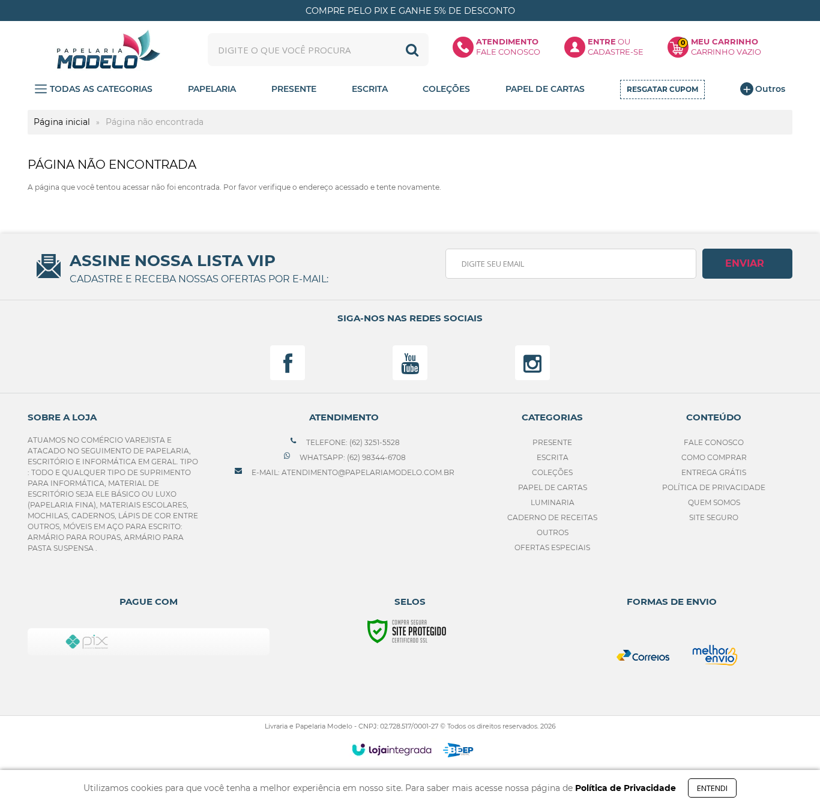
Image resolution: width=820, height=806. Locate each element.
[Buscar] (412, 49)
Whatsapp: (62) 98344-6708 (352, 457)
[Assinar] (747, 264)
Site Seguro (713, 517)
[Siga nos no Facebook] (288, 363)
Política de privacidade (713, 487)
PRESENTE (552, 442)
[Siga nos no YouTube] (410, 363)
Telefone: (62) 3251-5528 (352, 442)
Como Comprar (714, 457)
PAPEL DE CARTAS (552, 487)
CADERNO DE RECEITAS (552, 517)
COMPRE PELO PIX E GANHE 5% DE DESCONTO (410, 10)
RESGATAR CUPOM (662, 89)
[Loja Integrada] (391, 749)
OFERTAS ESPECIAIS (552, 547)
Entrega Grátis (713, 472)
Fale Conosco (714, 442)
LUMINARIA (552, 502)
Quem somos (714, 502)
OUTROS (552, 532)
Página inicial (62, 122)
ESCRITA (552, 457)
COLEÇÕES (552, 472)
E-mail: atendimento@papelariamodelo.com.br (352, 472)
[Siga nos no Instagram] (532, 363)
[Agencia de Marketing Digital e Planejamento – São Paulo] (458, 750)
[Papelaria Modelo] (108, 49)
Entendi (712, 788)
